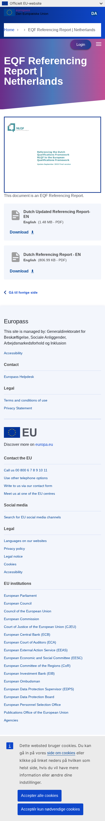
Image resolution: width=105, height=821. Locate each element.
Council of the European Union (27, 611)
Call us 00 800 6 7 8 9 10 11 (25, 470)
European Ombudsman (22, 681)
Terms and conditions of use (25, 400)
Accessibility (13, 353)
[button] (52, 154)
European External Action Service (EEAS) (36, 650)
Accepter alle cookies (39, 795)
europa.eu (44, 444)
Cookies (10, 564)
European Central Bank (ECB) (27, 634)
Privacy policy (14, 548)
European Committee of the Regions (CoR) (37, 666)
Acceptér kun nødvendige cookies (50, 809)
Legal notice (13, 556)
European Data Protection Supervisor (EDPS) (39, 689)
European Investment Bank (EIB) (29, 673)
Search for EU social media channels (32, 517)
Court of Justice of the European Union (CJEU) (40, 627)
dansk (95, 15)
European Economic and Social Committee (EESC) (43, 658)
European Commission (21, 619)
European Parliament (20, 595)
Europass (16, 321)
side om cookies (61, 753)
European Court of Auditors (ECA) (30, 642)
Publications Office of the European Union (36, 712)
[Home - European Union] (46, 15)
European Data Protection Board (29, 697)
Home (9, 30)
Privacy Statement (18, 408)
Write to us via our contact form (28, 486)
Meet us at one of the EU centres (29, 493)
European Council (18, 603)
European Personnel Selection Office (32, 705)
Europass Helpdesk (19, 377)
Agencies (11, 720)
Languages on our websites (25, 541)
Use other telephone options (26, 478)
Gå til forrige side (23, 292)
